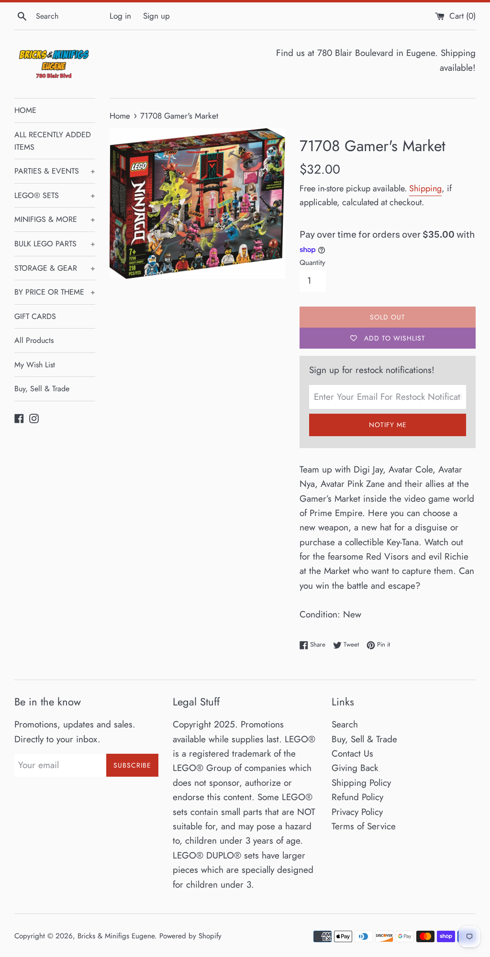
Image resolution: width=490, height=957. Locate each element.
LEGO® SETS (54, 195)
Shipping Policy (361, 782)
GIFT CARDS (35, 316)
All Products (34, 340)
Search (345, 724)
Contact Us (352, 753)
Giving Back (355, 767)
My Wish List (34, 364)
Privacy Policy (357, 811)
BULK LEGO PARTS (54, 243)
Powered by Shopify (190, 936)
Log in (120, 16)
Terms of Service (364, 826)
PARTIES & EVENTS (54, 170)
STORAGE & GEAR (54, 268)
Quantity (312, 262)
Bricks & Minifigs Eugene (116, 936)
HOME (25, 110)
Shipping (425, 188)
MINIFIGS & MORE (54, 219)
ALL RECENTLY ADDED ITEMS (52, 141)
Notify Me (388, 424)
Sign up (156, 16)
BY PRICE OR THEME (54, 291)
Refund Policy (357, 797)
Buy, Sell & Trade (41, 388)
